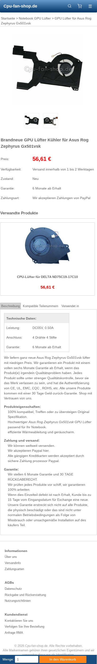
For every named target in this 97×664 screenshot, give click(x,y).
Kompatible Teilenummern (40, 306)
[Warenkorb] (80, 6)
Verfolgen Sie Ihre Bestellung (24, 626)
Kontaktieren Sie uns (19, 620)
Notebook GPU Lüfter (35, 18)
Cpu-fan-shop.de (20, 6)
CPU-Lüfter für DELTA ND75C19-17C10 (47, 277)
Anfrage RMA (14, 632)
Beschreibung (10, 306)
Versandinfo (13, 563)
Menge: (8, 659)
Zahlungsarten (14, 569)
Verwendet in (70, 306)
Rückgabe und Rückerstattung (25, 595)
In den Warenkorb (62, 659)
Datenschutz (13, 589)
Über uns (11, 557)
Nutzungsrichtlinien (18, 600)
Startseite (8, 18)
